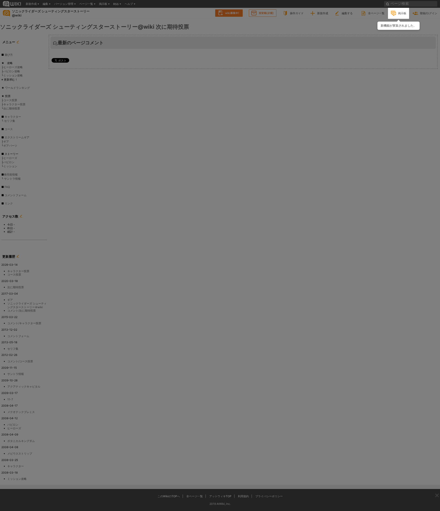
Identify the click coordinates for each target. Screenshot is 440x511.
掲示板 (402, 13)
